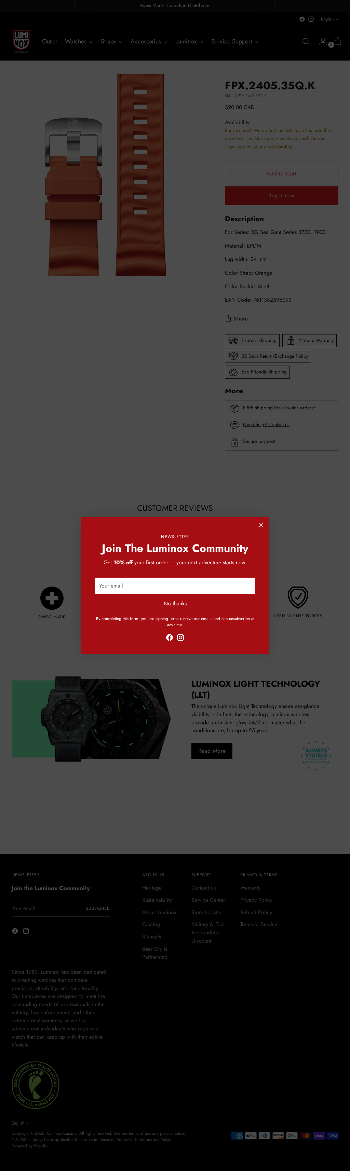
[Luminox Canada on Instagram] (180, 638)
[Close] (261, 525)
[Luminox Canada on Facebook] (169, 638)
